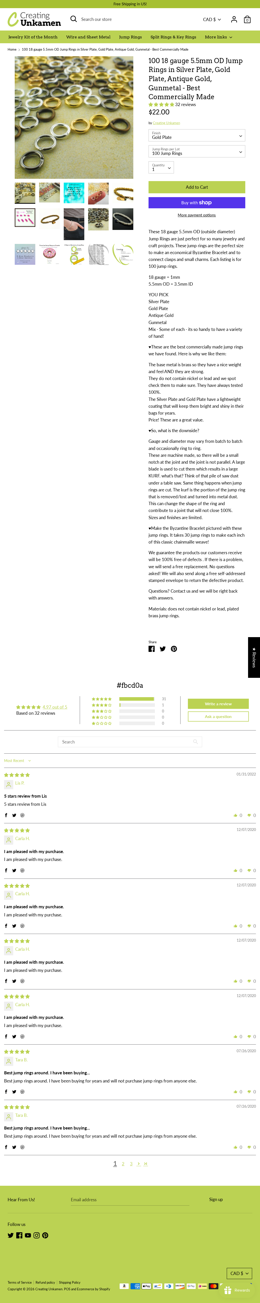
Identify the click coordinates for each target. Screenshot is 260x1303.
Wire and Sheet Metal (88, 37)
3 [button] (131, 1163)
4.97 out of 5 (55, 707)
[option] (74, 119)
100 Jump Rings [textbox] (167, 153)
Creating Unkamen (166, 123)
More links (216, 37)
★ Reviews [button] (254, 657)
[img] (17, 775)
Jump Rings (130, 37)
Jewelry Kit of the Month (33, 37)
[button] (162, 104)
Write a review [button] (218, 703)
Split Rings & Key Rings (173, 37)
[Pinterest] (45, 1235)
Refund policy (45, 1282)
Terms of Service (20, 1282)
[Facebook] (19, 1235)
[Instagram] (37, 1235)
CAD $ (209, 19)
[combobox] (197, 135)
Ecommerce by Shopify (93, 1289)
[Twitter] (11, 1235)
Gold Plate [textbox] (162, 137)
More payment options (197, 215)
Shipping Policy (69, 1282)
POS (67, 1289)
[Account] (234, 17)
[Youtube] (28, 1235)
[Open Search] (74, 19)
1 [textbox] (153, 169)
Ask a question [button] (218, 716)
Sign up (216, 1199)
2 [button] (123, 1163)
